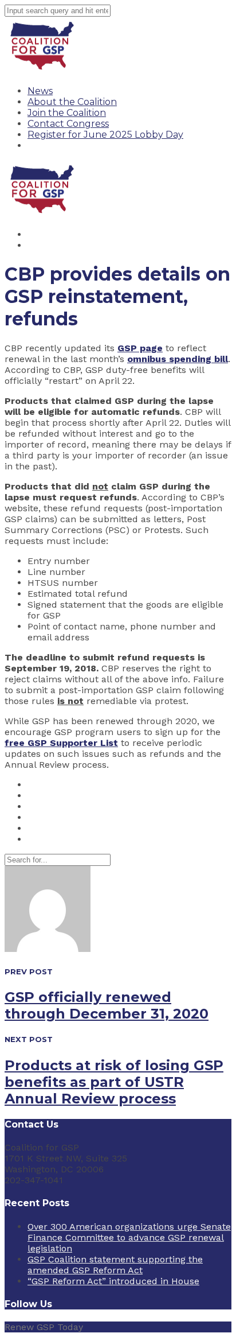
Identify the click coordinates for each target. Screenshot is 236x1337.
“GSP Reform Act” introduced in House (113, 1281)
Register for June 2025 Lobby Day (105, 134)
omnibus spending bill (177, 358)
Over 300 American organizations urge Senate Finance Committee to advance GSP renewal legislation (129, 1237)
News (40, 90)
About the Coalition (72, 101)
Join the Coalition (66, 112)
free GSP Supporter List (61, 742)
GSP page (140, 348)
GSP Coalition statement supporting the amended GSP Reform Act (115, 1265)
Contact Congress (68, 123)
